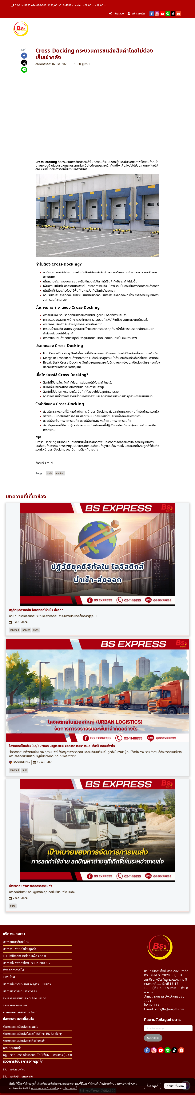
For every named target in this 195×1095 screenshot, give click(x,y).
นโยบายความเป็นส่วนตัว (44, 1088)
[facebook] (151, 13)
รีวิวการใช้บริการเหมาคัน (18, 1076)
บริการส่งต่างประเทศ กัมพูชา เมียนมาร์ (27, 984)
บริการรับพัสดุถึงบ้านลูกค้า (19, 949)
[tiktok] (173, 13)
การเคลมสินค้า (12, 1048)
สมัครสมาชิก (138, 14)
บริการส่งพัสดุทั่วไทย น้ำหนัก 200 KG (26, 963)
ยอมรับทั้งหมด (175, 1086)
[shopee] (178, 13)
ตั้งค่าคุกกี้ (152, 1086)
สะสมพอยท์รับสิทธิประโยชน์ (20, 1012)
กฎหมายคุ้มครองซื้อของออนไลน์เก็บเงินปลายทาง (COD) (37, 1055)
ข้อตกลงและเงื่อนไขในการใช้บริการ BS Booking (32, 1034)
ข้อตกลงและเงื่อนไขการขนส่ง (20, 1027)
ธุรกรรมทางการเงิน (15, 1005)
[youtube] (162, 13)
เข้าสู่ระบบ (118, 14)
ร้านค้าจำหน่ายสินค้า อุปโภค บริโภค (24, 998)
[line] (167, 13)
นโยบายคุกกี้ (70, 1088)
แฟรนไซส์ (9, 977)
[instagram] (157, 13)
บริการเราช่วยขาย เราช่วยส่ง (20, 991)
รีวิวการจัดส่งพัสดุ (14, 1069)
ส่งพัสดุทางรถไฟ (13, 970)
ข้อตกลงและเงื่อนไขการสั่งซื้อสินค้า (24, 1041)
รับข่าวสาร (153, 1038)
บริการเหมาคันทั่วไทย (16, 942)
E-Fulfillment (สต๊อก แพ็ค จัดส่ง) (24, 956)
